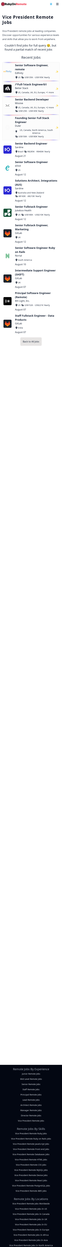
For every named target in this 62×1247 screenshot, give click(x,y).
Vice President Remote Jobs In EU (31, 1224)
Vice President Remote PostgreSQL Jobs (31, 1185)
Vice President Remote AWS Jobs (31, 1190)
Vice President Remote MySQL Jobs (31, 1170)
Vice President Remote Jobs (31, 1120)
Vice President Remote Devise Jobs (31, 1175)
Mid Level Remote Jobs (31, 1079)
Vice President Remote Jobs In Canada (31, 1214)
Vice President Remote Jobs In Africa (31, 1235)
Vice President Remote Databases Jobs (31, 1154)
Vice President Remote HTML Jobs (31, 1159)
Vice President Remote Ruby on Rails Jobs (31, 1138)
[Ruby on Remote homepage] (14, 4)
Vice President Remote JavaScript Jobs (31, 1144)
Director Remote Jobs (31, 1115)
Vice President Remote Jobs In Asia (31, 1240)
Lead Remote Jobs (31, 1099)
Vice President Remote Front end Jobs (31, 1149)
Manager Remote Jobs (31, 1110)
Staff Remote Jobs (31, 1089)
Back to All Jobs (31, 341)
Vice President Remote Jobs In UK (31, 1219)
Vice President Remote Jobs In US (31, 1208)
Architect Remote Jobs (31, 1105)
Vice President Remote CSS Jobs (31, 1164)
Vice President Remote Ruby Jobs (31, 1133)
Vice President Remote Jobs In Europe (31, 1229)
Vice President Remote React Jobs (31, 1180)
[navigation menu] (51, 4)
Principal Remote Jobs (31, 1094)
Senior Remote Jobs (31, 1084)
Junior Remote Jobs (31, 1073)
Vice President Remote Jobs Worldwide (31, 1203)
